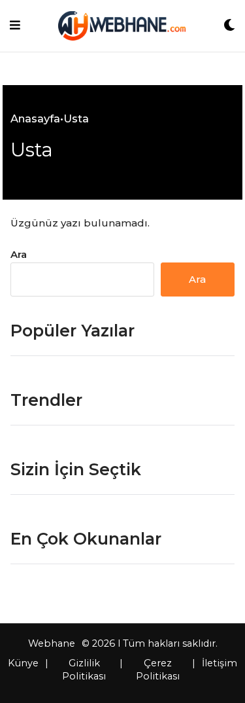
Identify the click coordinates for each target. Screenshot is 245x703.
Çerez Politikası (158, 669)
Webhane (51, 643)
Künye (23, 663)
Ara (18, 254)
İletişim (219, 663)
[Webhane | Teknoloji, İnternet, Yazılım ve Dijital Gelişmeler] (122, 26)
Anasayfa (35, 118)
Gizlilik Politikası (84, 669)
